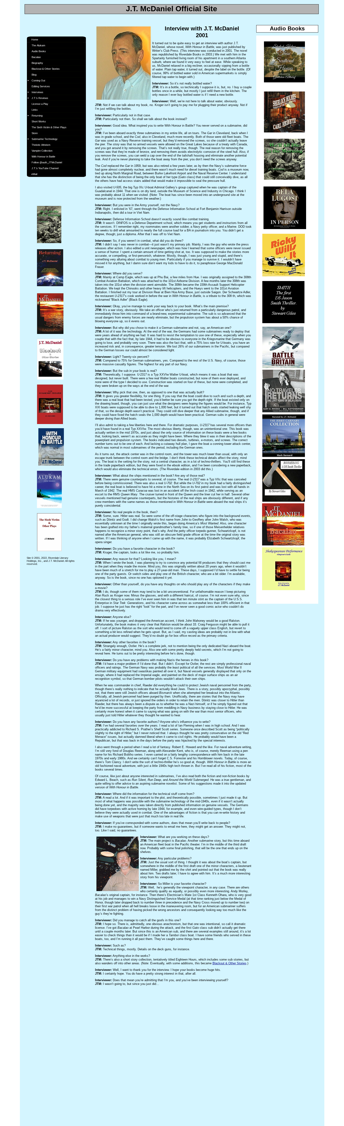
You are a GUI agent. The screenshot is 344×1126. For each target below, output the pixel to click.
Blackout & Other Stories (229, 963)
